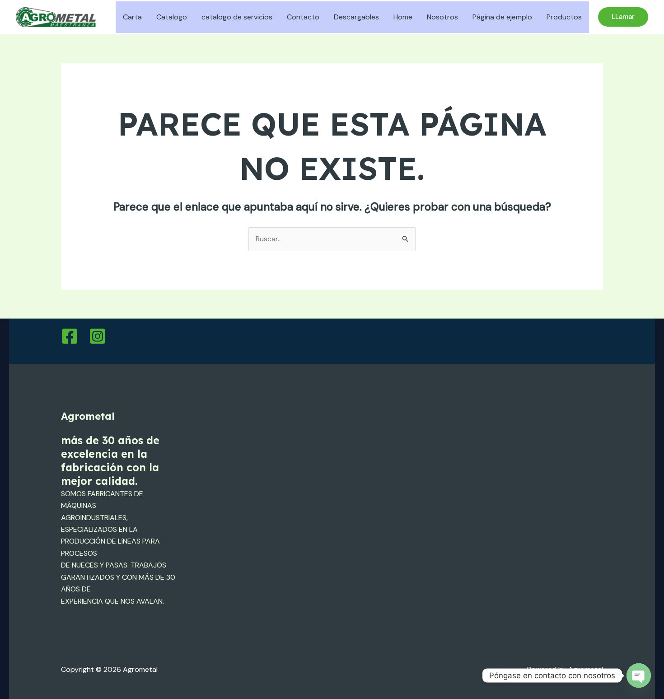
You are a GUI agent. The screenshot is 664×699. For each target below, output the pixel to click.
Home (402, 17)
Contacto (303, 17)
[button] (623, 17)
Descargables (356, 17)
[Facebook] (69, 336)
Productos (564, 17)
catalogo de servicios (236, 17)
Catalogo (171, 17)
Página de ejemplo (502, 17)
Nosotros (442, 17)
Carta (132, 17)
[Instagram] (97, 336)
